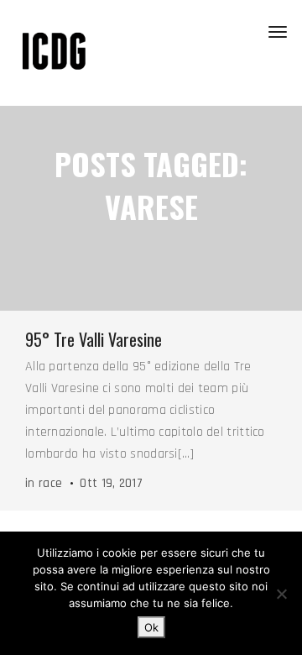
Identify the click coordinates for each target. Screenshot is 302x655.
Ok (151, 627)
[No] (281, 593)
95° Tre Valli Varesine (93, 339)
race (50, 483)
